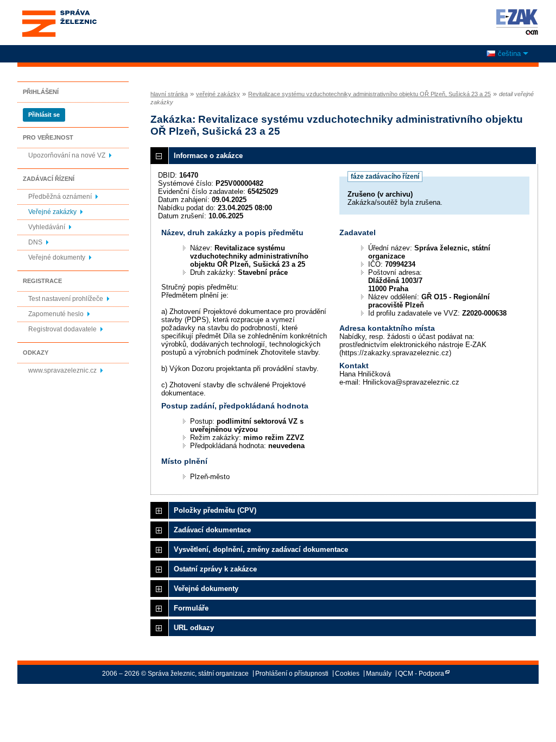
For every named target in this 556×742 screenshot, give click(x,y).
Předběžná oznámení (60, 196)
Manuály (378, 673)
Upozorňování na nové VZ (66, 155)
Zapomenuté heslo (56, 314)
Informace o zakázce (208, 156)
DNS (35, 242)
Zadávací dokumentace (212, 530)
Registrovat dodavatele (62, 329)
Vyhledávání (46, 227)
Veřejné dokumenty (56, 257)
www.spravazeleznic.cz (62, 370)
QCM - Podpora (421, 673)
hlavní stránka (169, 94)
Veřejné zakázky (52, 212)
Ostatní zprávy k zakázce (215, 569)
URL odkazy (194, 628)
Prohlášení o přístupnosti (291, 673)
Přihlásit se (44, 114)
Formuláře (191, 608)
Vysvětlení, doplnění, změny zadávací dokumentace (261, 549)
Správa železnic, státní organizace (58, 12)
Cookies (347, 673)
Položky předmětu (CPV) (215, 510)
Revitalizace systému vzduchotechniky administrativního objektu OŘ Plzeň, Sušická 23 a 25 (369, 94)
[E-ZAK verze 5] (515, 22)
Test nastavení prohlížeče (65, 299)
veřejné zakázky (218, 94)
